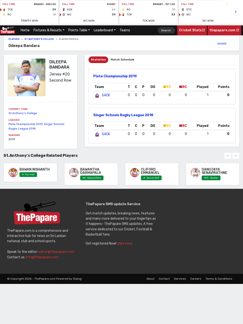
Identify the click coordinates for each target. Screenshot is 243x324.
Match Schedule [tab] (122, 59)
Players (14, 39)
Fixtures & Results (47, 30)
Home (26, 30)
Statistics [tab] (98, 59)
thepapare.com (223, 30)
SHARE (222, 43)
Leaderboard (103, 30)
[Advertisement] (200, 231)
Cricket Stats (190, 30)
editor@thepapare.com (56, 252)
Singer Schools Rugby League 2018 (123, 115)
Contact (164, 278)
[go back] (227, 156)
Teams (125, 30)
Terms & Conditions (219, 278)
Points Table (77, 30)
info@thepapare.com (42, 257)
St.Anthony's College (39, 39)
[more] (235, 156)
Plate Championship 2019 (25, 124)
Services (180, 278)
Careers (195, 278)
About (150, 278)
